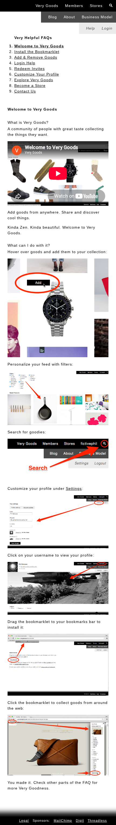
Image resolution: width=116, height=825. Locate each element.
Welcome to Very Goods (39, 46)
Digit (80, 821)
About (69, 17)
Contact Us (25, 91)
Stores (96, 5)
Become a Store (30, 85)
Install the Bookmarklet (36, 51)
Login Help (24, 63)
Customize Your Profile (36, 74)
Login (107, 28)
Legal (24, 821)
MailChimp (63, 821)
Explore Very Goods (33, 80)
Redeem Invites (29, 68)
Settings (74, 488)
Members (74, 5)
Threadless (97, 821)
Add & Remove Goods (35, 57)
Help (90, 28)
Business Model (97, 17)
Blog (52, 17)
